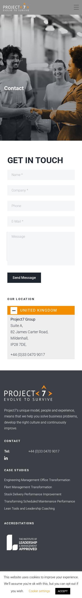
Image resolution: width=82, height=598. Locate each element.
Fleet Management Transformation (28, 487)
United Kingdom (38, 310)
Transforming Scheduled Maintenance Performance (39, 501)
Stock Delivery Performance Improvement (32, 494)
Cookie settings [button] (39, 591)
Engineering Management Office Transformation (37, 480)
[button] (41, 310)
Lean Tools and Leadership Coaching (29, 508)
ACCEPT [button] (63, 591)
